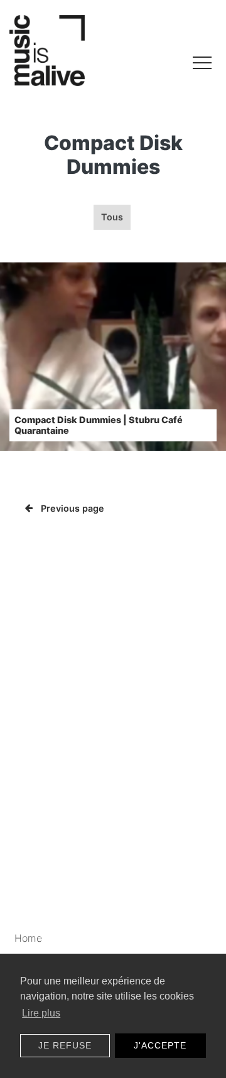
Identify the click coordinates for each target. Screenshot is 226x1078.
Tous (112, 217)
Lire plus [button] (41, 1013)
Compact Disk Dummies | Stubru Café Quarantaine (98, 425)
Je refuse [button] (65, 1045)
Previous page (72, 508)
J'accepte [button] (160, 1045)
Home (28, 938)
